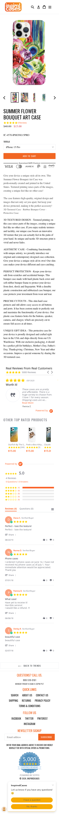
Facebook (16, 718)
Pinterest (42, 718)
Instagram (29, 724)
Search (14, 695)
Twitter (29, 718)
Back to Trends (32, 665)
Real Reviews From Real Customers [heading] (29, 368)
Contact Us (42, 695)
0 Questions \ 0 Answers (17, 481)
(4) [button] (19, 487)
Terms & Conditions (29, 706)
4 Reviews (22, 122)
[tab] (11, 509)
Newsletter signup (30, 731)
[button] (48, 372)
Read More (28, 402)
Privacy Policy (42, 700)
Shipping (13, 700)
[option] (15, 97)
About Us (27, 695)
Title (6, 141)
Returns (26, 700)
